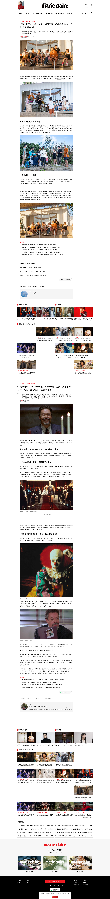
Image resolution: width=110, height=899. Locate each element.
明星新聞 (33, 21)
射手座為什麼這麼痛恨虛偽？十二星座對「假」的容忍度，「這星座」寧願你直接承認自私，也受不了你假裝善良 (74, 825)
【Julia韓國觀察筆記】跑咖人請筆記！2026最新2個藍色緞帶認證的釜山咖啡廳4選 (73, 832)
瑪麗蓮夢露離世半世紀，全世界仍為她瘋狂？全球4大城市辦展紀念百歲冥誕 (41, 687)
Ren (22, 400)
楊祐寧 (59, 79)
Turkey (28, 886)
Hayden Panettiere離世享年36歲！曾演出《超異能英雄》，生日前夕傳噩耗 (42, 684)
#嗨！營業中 (23, 286)
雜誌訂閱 (75, 880)
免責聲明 (85, 880)
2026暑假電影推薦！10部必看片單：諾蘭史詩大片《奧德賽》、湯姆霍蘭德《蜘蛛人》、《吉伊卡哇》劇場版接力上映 (83, 814)
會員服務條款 (76, 884)
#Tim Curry (30, 698)
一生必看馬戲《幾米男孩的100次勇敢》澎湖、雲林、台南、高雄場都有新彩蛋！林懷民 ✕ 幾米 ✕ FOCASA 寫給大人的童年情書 (73, 836)
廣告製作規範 (86, 884)
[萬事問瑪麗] (80, 864)
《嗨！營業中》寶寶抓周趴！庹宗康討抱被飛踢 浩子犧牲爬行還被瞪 (39, 245)
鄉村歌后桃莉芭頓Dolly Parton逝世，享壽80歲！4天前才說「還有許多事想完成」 (43, 680)
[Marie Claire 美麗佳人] (55, 5)
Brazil (18, 882)
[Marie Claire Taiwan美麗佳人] (54, 885)
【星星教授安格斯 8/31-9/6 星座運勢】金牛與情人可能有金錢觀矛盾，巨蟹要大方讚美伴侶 (35, 825)
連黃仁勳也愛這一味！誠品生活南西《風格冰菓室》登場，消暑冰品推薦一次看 (35, 836)
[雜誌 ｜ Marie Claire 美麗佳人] (21, 5)
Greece (18, 886)
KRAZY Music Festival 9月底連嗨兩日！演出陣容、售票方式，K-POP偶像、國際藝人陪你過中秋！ (45, 814)
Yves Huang (24, 36)
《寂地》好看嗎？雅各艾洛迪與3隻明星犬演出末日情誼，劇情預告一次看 (64, 814)
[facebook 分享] (18, 384)
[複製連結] (18, 390)
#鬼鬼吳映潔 (41, 286)
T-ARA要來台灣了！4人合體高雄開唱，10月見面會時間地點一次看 (26, 814)
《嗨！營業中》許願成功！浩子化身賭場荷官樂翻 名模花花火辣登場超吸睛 (41, 252)
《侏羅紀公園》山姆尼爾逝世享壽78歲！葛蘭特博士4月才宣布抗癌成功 (40, 682)
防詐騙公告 (85, 882)
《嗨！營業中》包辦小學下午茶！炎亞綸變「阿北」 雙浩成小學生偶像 (40, 249)
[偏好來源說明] (71, 278)
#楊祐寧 (35, 286)
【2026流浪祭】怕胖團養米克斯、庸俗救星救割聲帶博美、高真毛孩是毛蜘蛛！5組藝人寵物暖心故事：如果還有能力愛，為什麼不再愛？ (35, 832)
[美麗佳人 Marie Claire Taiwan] (47, 885)
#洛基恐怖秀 (47, 698)
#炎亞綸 (29, 286)
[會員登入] (90, 5)
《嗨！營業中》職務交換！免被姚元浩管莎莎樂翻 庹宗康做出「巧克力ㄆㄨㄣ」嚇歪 (43, 254)
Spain (28, 882)
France (18, 884)
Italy (28, 880)
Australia (19, 880)
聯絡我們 (85, 886)
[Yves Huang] (24, 294)
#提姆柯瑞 (22, 698)
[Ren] (24, 707)
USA (28, 889)
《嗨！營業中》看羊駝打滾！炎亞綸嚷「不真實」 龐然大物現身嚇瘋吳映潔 (41, 247)
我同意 (55, 897)
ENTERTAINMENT (25, 21)
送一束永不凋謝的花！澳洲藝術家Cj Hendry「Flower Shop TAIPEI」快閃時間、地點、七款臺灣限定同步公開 (35, 829)
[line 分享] (18, 387)
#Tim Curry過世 (38, 698)
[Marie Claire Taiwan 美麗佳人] (50, 885)
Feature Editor (33, 293)
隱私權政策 (76, 882)
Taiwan (28, 884)
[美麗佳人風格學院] (86, 5)
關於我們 (75, 886)
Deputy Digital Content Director (38, 706)
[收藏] (18, 392)
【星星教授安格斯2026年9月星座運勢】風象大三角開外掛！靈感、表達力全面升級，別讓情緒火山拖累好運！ (74, 829)
